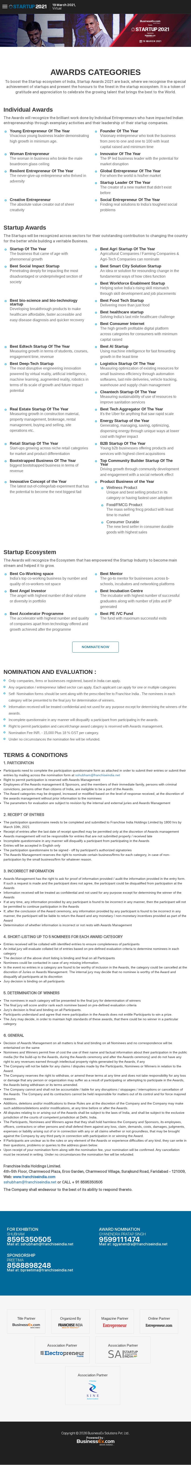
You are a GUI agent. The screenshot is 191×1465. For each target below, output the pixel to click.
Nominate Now (95, 647)
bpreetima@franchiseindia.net (46, 1270)
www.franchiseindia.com (34, 1177)
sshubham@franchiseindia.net (97, 775)
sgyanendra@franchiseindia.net (140, 1244)
